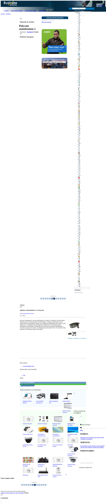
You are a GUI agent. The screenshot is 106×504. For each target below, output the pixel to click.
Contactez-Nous (86, 427)
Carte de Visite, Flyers (28, 434)
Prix (24, 375)
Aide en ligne (100, 437)
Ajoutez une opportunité (98, 446)
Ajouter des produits (98, 447)
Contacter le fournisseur (27, 385)
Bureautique (25, 475)
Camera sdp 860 (66, 401)
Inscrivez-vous (84, 437)
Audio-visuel (23, 313)
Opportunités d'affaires (16, 10)
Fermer (22, 305)
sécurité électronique (42, 423)
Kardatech (30, 32)
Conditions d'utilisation (86, 439)
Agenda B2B (42, 10)
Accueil (6, 10)
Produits (8, 14)
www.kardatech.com (28, 366)
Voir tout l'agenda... (47, 22)
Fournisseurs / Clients (30, 10)
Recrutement (70, 444)
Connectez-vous (92, 437)
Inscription (101, 5)
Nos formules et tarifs (86, 446)
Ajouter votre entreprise (86, 447)
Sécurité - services (30, 313)
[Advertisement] (54, 99)
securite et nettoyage (27, 423)
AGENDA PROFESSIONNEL (55, 17)
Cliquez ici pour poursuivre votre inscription (12, 493)
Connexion (72, 5)
